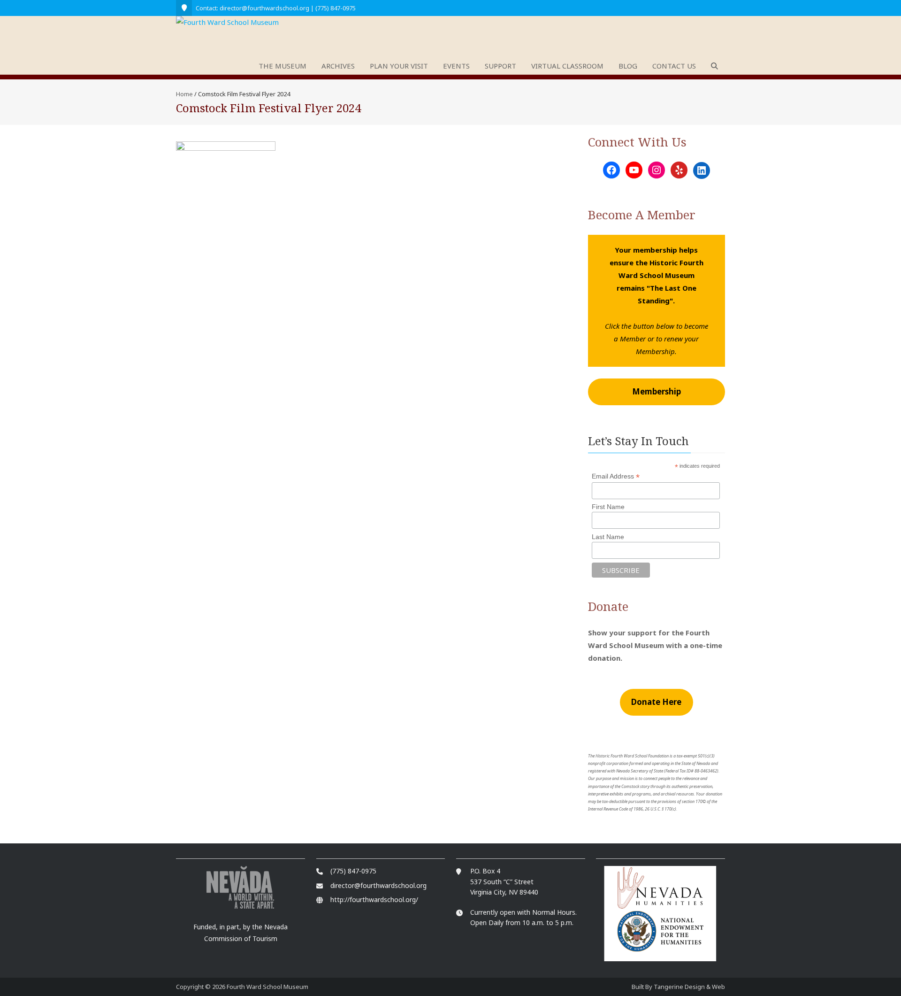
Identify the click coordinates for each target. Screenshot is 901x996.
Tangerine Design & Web (689, 986)
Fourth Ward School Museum (267, 986)
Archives (338, 65)
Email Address (616, 476)
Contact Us (674, 65)
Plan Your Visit (399, 65)
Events (456, 65)
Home (184, 94)
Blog (627, 65)
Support (500, 65)
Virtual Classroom (567, 65)
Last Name (608, 536)
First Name (608, 506)
